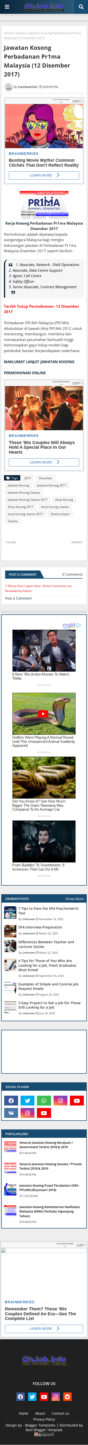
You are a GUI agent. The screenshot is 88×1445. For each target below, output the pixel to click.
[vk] (11, 1113)
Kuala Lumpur (60, 514)
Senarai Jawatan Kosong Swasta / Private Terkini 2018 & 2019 (50, 1166)
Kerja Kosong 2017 (20, 507)
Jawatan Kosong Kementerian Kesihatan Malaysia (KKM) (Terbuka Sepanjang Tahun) (49, 1211)
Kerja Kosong (17, 223)
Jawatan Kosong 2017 (51, 485)
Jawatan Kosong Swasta (24, 492)
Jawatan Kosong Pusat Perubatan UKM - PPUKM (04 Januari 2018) (49, 1187)
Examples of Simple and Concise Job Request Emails (48, 986)
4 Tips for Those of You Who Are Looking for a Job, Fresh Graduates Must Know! (47, 965)
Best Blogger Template (44, 1429)
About (40, 1413)
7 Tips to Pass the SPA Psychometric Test (48, 910)
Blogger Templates (40, 1425)
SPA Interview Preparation (40, 927)
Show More (75, 898)
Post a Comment (18, 598)
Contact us (60, 1413)
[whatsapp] (44, 1101)
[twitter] (27, 1101)
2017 (27, 478)
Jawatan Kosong (18, 485)
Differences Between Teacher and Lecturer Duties (46, 944)
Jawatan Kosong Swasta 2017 (27, 500)
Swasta (21, 33)
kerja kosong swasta (55, 507)
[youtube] (77, 1101)
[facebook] (11, 1101)
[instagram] (60, 1101)
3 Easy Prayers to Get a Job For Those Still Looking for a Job (49, 1005)
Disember (45, 478)
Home (8, 33)
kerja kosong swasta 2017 (25, 514)
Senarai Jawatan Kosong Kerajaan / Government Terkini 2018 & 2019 (46, 1144)
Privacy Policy (44, 1419)
